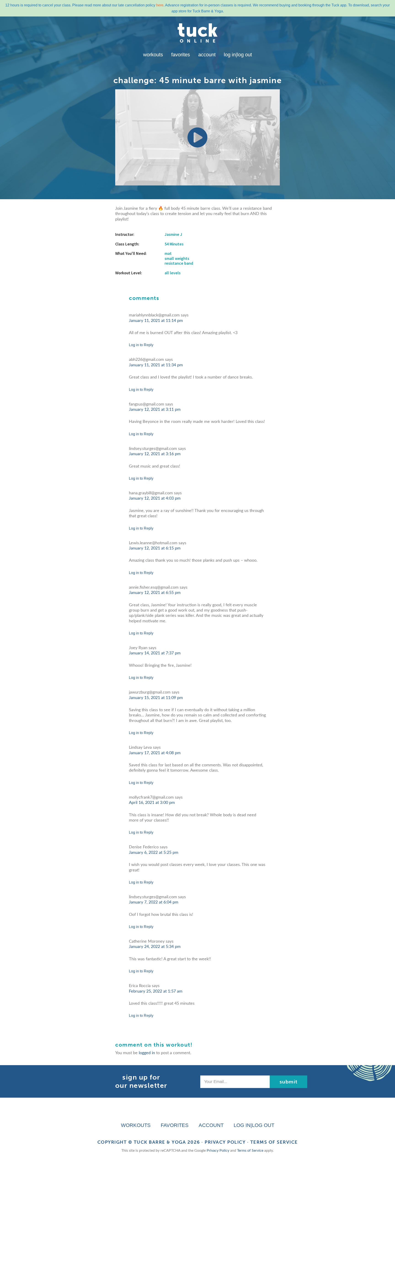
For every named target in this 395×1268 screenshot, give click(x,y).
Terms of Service (274, 1142)
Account (207, 54)
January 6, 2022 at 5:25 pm (153, 853)
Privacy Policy (225, 1142)
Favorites (180, 54)
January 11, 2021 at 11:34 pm (156, 365)
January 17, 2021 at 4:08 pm (155, 753)
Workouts (153, 54)
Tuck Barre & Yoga (160, 1142)
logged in (147, 1053)
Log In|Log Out (238, 54)
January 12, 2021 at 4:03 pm (155, 498)
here (159, 5)
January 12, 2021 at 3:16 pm (155, 454)
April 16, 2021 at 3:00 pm (152, 803)
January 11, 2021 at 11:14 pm (156, 321)
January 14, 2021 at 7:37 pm (155, 653)
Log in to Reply (141, 345)
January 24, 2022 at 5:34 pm (155, 947)
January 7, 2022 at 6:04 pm (153, 902)
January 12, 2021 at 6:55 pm (155, 593)
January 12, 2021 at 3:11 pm (155, 410)
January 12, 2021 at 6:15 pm (155, 548)
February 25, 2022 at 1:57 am (155, 991)
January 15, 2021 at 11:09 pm (156, 698)
